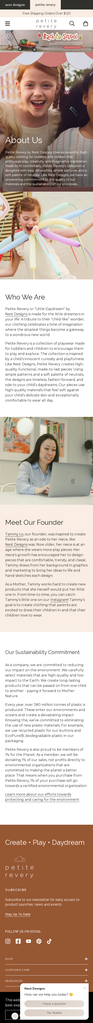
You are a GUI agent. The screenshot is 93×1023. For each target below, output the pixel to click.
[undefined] (46, 41)
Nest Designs (16, 314)
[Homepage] (46, 23)
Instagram (59, 600)
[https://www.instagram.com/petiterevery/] (7, 941)
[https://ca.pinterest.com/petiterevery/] (39, 941)
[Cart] (85, 23)
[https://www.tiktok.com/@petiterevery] (49, 941)
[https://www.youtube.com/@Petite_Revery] (28, 941)
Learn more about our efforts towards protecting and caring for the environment (42, 797)
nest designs (15, 4)
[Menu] (7, 23)
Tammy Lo (14, 534)
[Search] (72, 23)
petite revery (45, 5)
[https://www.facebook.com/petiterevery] (18, 941)
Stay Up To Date (17, 914)
